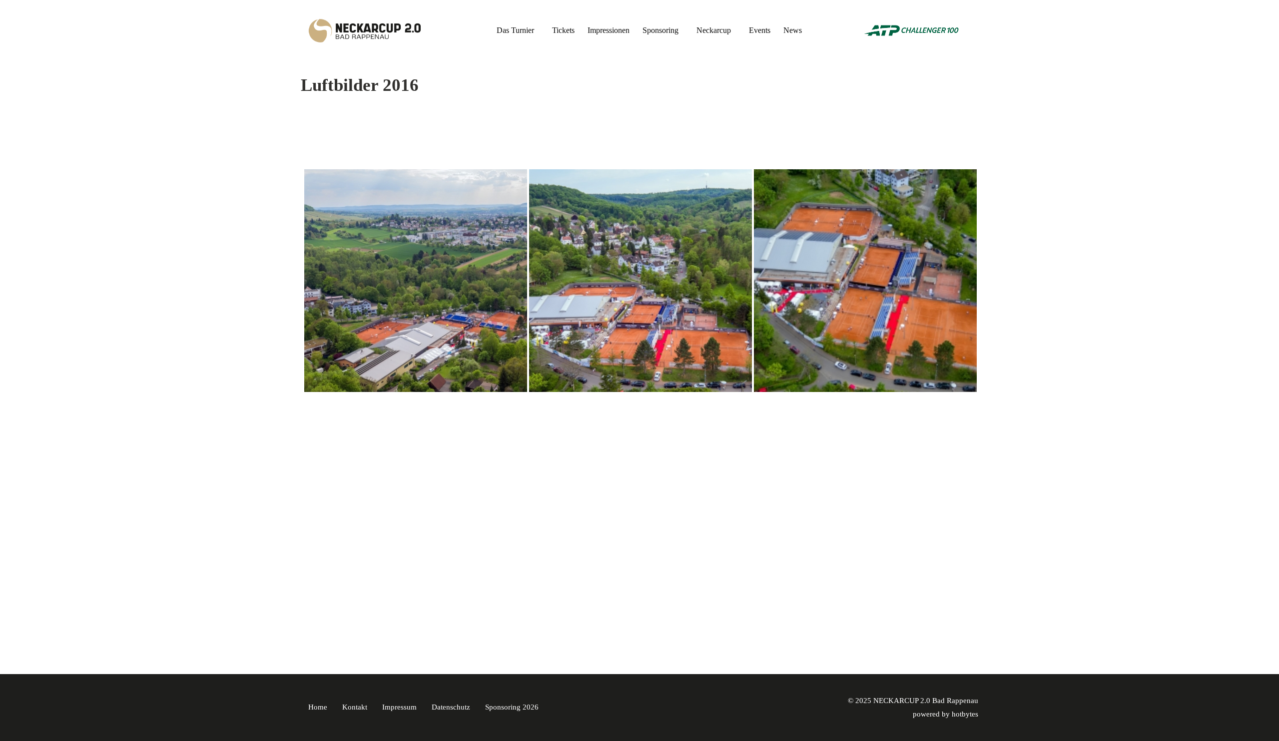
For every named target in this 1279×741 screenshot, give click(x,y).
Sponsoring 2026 (512, 707)
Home (317, 707)
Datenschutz (451, 707)
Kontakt (354, 707)
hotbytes (965, 714)
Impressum (399, 707)
